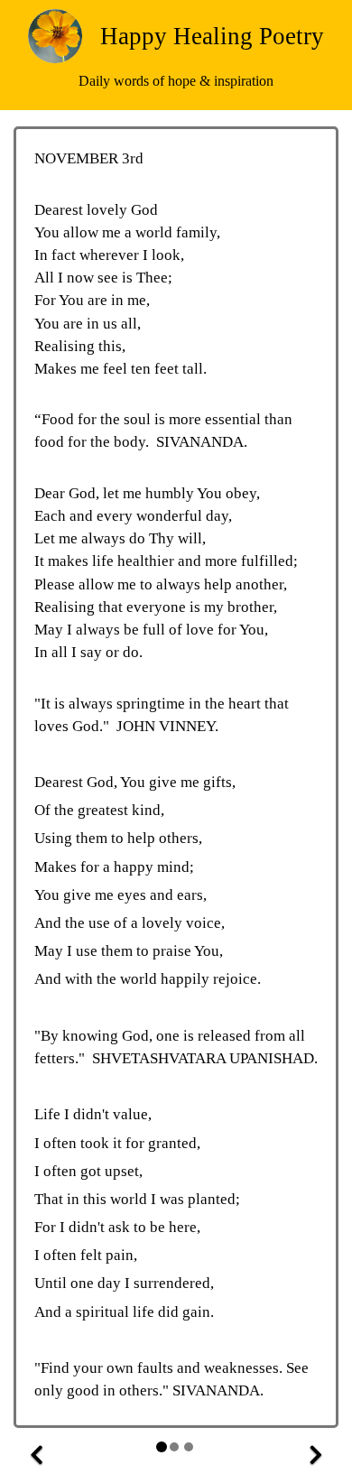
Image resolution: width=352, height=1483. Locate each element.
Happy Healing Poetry (212, 36)
